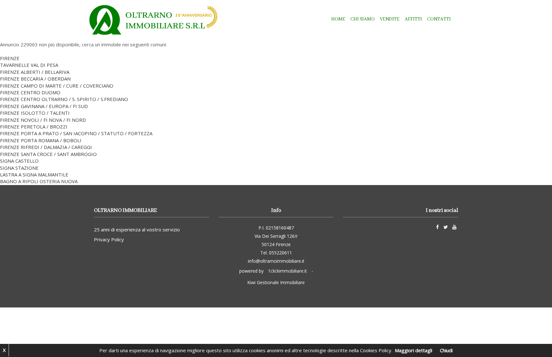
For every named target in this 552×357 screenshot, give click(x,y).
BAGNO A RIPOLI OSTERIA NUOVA (39, 181)
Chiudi (446, 350)
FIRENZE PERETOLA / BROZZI (33, 126)
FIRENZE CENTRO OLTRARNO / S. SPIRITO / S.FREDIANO (64, 99)
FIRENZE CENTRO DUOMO (30, 92)
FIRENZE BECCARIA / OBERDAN (35, 78)
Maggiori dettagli (413, 350)
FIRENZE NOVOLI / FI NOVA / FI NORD (43, 120)
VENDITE (390, 19)
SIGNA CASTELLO (19, 161)
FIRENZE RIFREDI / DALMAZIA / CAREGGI (46, 147)
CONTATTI (439, 19)
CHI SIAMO (362, 19)
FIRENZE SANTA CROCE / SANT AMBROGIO (48, 154)
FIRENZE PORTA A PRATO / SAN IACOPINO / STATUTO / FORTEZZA (76, 133)
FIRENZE (9, 58)
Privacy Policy (109, 239)
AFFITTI (413, 19)
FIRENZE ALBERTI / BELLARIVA (34, 72)
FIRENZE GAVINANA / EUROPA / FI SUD (44, 106)
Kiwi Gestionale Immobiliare (276, 282)
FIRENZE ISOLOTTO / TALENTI (35, 113)
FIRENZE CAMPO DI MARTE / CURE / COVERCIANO (56, 85)
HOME (338, 19)
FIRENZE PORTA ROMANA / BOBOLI (40, 140)
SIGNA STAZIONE (19, 168)
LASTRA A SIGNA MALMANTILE (34, 174)
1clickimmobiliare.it (287, 271)
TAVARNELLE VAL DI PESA (29, 65)
